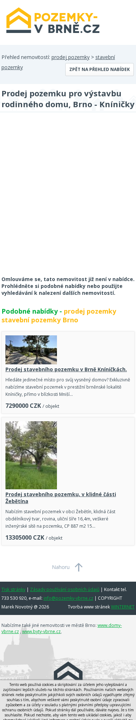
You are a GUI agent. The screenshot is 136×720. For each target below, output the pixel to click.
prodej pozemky (70, 57)
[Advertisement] (68, 199)
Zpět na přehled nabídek (99, 69)
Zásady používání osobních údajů (64, 589)
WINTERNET (123, 607)
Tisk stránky (13, 589)
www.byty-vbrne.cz (41, 631)
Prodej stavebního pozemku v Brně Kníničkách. (66, 369)
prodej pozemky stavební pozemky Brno (58, 315)
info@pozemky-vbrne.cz (68, 598)
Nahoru (61, 567)
